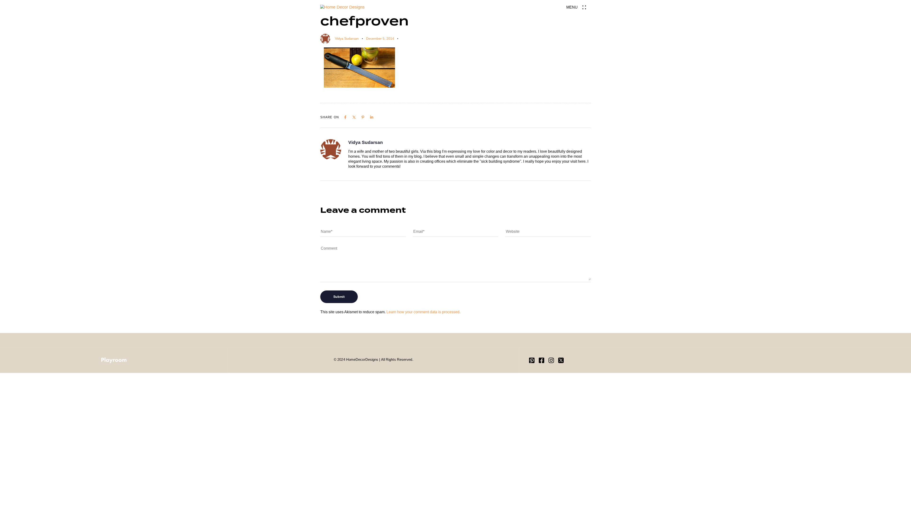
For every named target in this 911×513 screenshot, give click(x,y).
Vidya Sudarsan (347, 38)
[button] (578, 7)
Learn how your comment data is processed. (423, 312)
